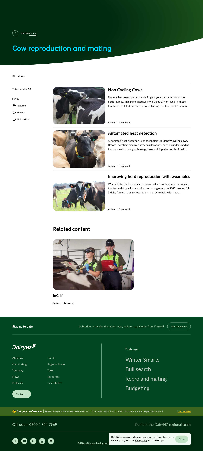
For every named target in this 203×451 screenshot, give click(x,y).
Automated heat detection (132, 133)
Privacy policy (141, 440)
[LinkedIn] (33, 441)
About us (17, 358)
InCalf (58, 295)
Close (182, 439)
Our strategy (19, 364)
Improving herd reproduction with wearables (149, 176)
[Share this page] (51, 441)
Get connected (179, 326)
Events (51, 358)
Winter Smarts (142, 359)
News (15, 376)
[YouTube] (24, 441)
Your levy (17, 370)
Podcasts (17, 383)
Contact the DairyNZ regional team (163, 424)
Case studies (54, 383)
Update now (184, 411)
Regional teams (56, 364)
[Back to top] (196, 309)
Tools (50, 370)
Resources (53, 376)
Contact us (21, 394)
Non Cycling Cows (125, 89)
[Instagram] (42, 441)
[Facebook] (15, 441)
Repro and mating (146, 378)
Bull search (138, 369)
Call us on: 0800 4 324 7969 (34, 424)
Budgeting (137, 388)
